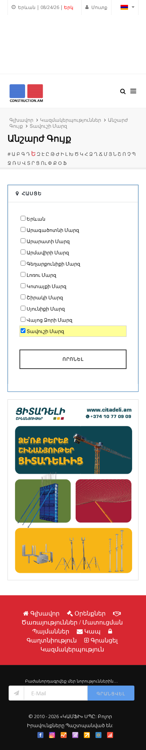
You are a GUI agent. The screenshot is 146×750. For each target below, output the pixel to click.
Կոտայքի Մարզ (46, 286)
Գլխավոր (21, 120)
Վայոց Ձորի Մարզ (49, 320)
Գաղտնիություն (52, 640)
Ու (44, 163)
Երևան (36, 218)
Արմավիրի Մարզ (48, 252)
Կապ (92, 631)
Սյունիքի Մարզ (46, 308)
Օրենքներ (90, 613)
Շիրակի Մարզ (45, 297)
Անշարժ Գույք (39, 138)
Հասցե (32, 193)
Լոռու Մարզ (41, 275)
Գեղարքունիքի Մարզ (53, 263)
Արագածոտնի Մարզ (53, 230)
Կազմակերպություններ (70, 120)
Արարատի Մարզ (48, 241)
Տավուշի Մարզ (48, 126)
